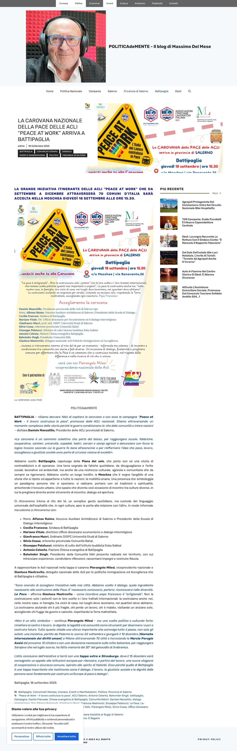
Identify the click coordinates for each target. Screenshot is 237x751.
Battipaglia (161, 91)
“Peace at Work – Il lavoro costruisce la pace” (44, 695)
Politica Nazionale (71, 91)
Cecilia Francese (38, 699)
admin (21, 146)
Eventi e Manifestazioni (32, 155)
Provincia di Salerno (136, 91)
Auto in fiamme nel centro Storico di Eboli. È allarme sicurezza (198, 274)
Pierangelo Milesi (101, 706)
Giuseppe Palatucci (117, 703)
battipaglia (136, 695)
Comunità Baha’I (99, 699)
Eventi (110, 3)
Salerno (112, 91)
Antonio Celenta (98, 695)
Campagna (20, 699)
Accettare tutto (66, 736)
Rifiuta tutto (43, 736)
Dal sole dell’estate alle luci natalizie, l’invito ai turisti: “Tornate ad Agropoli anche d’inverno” (200, 257)
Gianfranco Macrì (69, 703)
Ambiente (140, 3)
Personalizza (21, 736)
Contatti (173, 3)
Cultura (124, 3)
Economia (94, 3)
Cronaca (63, 3)
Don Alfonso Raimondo (44, 703)
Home (49, 91)
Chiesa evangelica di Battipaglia (68, 699)
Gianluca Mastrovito (92, 703)
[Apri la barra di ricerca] (189, 91)
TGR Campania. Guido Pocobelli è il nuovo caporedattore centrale (201, 222)
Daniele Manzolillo (120, 699)
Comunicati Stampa (47, 151)
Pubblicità (157, 3)
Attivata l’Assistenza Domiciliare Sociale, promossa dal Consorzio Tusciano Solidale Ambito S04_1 (202, 292)
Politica (78, 3)
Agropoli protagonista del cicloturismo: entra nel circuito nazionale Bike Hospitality (201, 205)
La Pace (134, 703)
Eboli (178, 91)
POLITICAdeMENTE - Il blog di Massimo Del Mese (160, 46)
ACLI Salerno (79, 695)
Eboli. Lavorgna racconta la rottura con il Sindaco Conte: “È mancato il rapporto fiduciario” (202, 239)
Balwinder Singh (119, 695)
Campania (95, 91)
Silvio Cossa (120, 706)
